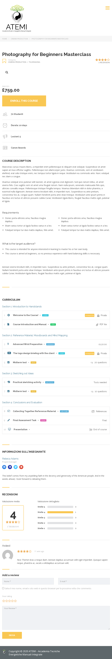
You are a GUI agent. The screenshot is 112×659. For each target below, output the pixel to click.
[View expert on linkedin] (10, 467)
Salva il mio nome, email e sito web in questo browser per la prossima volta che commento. (48, 588)
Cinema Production (19, 39)
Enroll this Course (24, 100)
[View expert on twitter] (16, 467)
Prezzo (5, 86)
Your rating (7, 596)
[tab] (56, 315)
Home (4, 39)
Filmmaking (34, 62)
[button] (56, 315)
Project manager (9, 462)
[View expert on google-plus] (21, 467)
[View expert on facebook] (4, 467)
